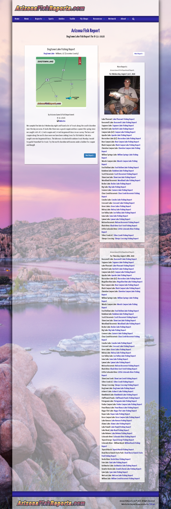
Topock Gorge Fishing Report (123, 440)
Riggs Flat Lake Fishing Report (125, 411)
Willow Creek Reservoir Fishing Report (125, 479)
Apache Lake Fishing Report (121, 135)
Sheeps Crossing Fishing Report (127, 239)
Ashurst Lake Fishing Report (122, 392)
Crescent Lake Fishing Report (124, 203)
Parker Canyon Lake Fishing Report (129, 404)
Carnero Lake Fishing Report (122, 190)
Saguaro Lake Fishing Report (123, 126)
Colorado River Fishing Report (124, 437)
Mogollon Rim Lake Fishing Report (129, 282)
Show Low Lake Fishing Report (124, 177)
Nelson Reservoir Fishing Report (127, 222)
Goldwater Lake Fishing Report (125, 466)
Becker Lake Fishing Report (121, 184)
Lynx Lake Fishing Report (118, 472)
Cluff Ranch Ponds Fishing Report (127, 398)
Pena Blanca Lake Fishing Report (127, 408)
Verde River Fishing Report (121, 459)
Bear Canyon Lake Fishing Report (127, 142)
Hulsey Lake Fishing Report (121, 210)
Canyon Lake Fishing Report (125, 132)
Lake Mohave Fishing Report (122, 433)
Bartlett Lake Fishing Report (123, 129)
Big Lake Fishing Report (117, 187)
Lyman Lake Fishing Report (120, 219)
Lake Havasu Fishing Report (121, 421)
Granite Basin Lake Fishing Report (128, 469)
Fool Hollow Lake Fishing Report (127, 168)
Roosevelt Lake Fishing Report (125, 123)
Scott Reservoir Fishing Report (126, 174)
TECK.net (152, 504)
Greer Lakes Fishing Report (121, 206)
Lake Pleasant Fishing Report (124, 119)
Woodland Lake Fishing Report (129, 180)
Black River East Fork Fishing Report (123, 226)
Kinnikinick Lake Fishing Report (126, 395)
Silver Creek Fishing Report (124, 235)
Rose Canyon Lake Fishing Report (128, 417)
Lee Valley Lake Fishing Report (124, 213)
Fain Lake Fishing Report (118, 463)
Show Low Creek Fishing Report (125, 379)
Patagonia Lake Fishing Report (125, 401)
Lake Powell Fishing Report (121, 427)
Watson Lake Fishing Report (122, 475)
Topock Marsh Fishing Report (123, 450)
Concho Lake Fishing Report (122, 200)
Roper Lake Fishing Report (120, 414)
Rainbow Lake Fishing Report (123, 171)
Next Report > (90, 155)
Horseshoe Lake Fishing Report (129, 139)
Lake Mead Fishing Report (119, 430)
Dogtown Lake (49, 54)
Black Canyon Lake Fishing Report (128, 145)
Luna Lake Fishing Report (119, 216)
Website (62, 121)
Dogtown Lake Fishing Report (124, 388)
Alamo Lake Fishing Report (121, 424)
